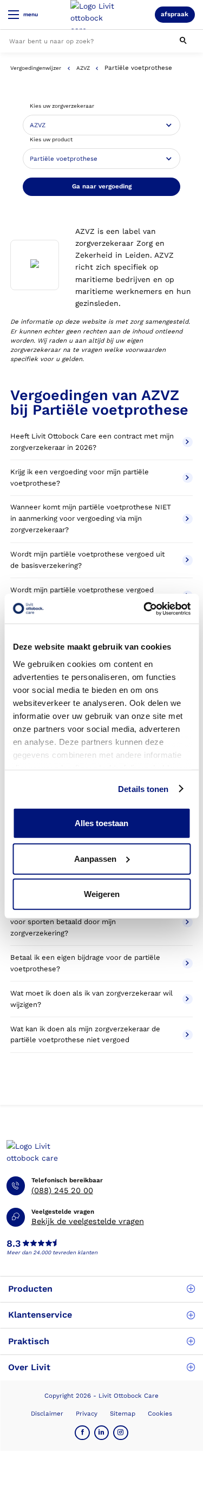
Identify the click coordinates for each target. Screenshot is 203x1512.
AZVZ (83, 68)
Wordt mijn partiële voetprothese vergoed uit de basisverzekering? (87, 560)
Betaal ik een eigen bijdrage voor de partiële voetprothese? (85, 963)
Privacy (86, 1413)
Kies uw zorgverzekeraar (62, 106)
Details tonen (143, 788)
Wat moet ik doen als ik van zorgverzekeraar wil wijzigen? (91, 999)
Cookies (160, 1413)
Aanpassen (95, 858)
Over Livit (29, 1367)
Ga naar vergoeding (102, 186)
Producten (30, 1289)
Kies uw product (51, 139)
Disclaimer (47, 1413)
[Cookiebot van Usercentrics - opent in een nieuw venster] (145, 608)
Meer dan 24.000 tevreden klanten (51, 1252)
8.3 (13, 1244)
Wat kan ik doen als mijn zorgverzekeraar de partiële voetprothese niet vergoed (85, 1034)
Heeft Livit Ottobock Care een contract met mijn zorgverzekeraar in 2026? (92, 441)
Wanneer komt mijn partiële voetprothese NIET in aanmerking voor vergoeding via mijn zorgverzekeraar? (90, 518)
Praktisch (28, 1341)
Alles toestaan (101, 823)
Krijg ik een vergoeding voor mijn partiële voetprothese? (79, 477)
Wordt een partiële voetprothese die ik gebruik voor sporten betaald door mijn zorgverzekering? (90, 921)
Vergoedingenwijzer (35, 68)
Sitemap (122, 1413)
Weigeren (102, 894)
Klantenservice (40, 1315)
